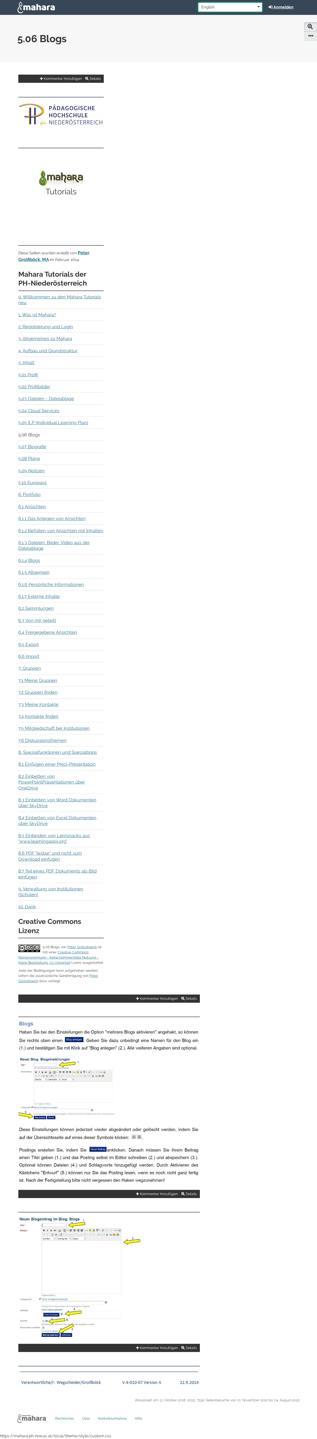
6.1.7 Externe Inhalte (39, 596)
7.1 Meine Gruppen (37, 680)
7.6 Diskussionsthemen (42, 740)
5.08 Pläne (29, 458)
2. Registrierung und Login (45, 326)
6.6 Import (28, 656)
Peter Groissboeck (82, 947)
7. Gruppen (29, 668)
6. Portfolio (29, 494)
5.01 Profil (28, 374)
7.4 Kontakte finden (38, 716)
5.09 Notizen (31, 470)
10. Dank (27, 906)
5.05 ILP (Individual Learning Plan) (53, 422)
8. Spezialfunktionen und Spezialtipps (57, 752)
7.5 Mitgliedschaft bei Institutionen (54, 728)
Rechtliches (64, 1418)
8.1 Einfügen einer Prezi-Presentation (57, 764)
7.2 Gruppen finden (37, 692)
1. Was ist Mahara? (37, 314)
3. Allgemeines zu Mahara (45, 338)
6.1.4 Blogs (29, 560)
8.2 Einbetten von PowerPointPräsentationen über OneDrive (51, 782)
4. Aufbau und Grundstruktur (47, 350)
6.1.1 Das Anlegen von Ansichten (52, 518)
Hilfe (138, 1418)
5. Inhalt (26, 362)
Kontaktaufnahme (112, 1418)
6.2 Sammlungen (36, 608)
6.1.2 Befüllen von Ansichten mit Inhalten (60, 530)
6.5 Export (28, 644)
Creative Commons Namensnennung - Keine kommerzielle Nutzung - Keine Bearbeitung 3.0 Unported (58, 957)
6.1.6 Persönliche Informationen (51, 584)
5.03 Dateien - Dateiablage (46, 398)
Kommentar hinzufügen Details (72, 79)
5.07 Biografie (32, 446)
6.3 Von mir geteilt (37, 620)
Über (86, 1418)
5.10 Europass (32, 482)
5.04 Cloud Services (38, 410)
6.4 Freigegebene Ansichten (47, 632)
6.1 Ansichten (32, 506)
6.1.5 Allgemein (34, 572)
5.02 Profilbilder (34, 386)
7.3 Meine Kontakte (38, 704)
